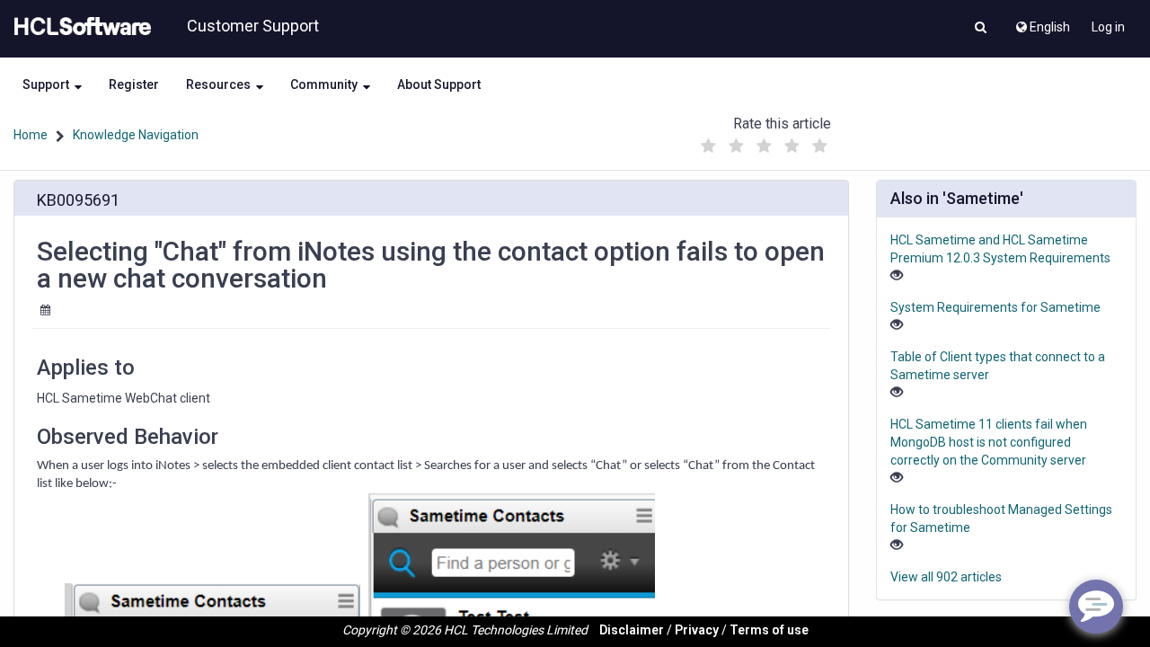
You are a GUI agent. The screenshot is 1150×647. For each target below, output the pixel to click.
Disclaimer (631, 630)
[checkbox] (709, 146)
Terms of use (769, 630)
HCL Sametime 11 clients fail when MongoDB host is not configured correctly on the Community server (988, 442)
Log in (1108, 27)
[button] (981, 29)
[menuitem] (1042, 22)
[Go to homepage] (79, 27)
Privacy (697, 630)
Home (30, 135)
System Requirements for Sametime (995, 307)
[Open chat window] (1096, 607)
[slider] (764, 141)
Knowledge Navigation (136, 135)
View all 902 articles (946, 577)
